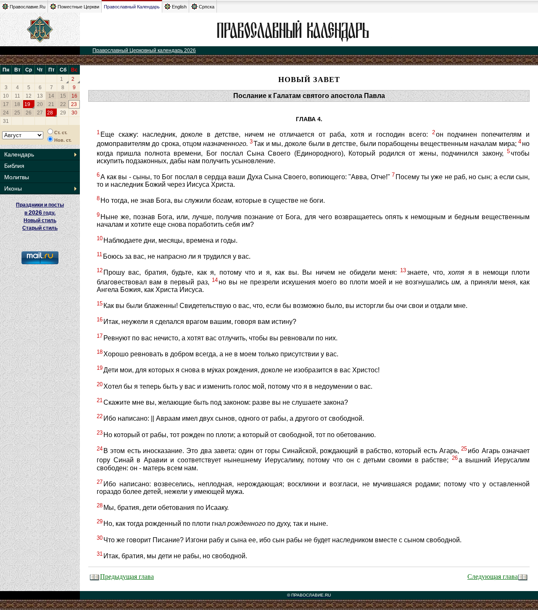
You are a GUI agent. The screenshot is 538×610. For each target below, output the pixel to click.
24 (6, 113)
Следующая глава (492, 576)
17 (6, 104)
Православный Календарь (132, 6)
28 (50, 113)
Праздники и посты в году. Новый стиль (40, 212)
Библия (14, 165)
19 (27, 104)
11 (17, 96)
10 (6, 96)
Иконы (13, 188)
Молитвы (16, 177)
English (179, 6)
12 (29, 96)
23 (74, 104)
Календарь (19, 154)
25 (17, 113)
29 (63, 113)
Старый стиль (40, 228)
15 (63, 96)
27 (40, 113)
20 (40, 104)
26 (29, 113)
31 (6, 121)
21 (51, 104)
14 (51, 96)
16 (74, 96)
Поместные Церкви (78, 6)
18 (17, 104)
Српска (206, 6)
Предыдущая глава (127, 576)
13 (40, 96)
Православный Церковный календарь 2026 (144, 50)
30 (74, 113)
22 (63, 104)
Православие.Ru (27, 6)
